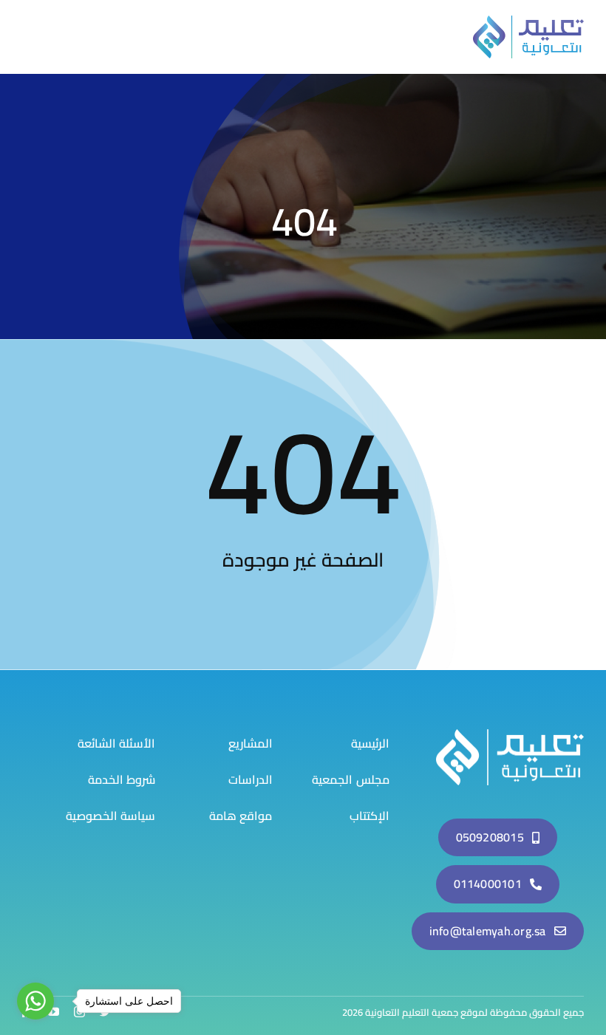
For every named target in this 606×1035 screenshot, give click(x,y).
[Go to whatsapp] (35, 1001)
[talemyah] (510, 735)
